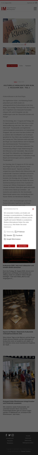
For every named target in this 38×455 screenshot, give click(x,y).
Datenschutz (8, 224)
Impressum (7, 227)
